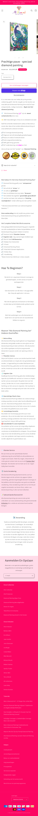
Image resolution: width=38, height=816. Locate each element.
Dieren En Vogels (9, 606)
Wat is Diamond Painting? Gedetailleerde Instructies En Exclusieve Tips (16, 726)
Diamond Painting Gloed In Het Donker (15, 615)
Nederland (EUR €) (18, 799)
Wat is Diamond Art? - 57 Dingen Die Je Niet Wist (18, 701)
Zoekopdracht (8, 750)
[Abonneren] (32, 575)
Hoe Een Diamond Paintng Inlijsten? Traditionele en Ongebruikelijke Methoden (18, 707)
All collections (8, 681)
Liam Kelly (7, 685)
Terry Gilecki (7, 677)
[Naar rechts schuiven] (23, 58)
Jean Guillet (7, 639)
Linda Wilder (7, 652)
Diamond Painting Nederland (16, 812)
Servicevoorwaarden (10, 771)
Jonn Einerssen (8, 643)
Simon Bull (7, 673)
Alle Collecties (8, 590)
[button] (2, 11)
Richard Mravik (8, 660)
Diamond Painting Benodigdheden (14, 602)
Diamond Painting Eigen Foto (12, 598)
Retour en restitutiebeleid (11, 758)
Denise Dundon (8, 689)
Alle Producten (8, 594)
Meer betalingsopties (19, 95)
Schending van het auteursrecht (13, 779)
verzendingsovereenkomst (11, 754)
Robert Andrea (8, 664)
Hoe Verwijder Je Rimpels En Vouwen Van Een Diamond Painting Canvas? (17, 713)
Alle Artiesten (8, 626)
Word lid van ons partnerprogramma (15, 783)
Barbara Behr (8, 631)
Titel (2, 73)
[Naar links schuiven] (15, 58)
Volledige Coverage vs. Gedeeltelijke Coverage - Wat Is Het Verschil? (18, 720)
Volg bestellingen (9, 762)
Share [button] (5, 170)
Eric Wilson (7, 635)
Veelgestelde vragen (10, 775)
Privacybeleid (8, 766)
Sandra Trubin (8, 668)
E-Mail (20, 145)
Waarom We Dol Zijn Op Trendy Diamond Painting (18, 731)
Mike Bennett (8, 656)
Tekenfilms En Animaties (11, 611)
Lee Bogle (7, 647)
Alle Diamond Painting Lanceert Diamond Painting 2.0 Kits (19, 737)
